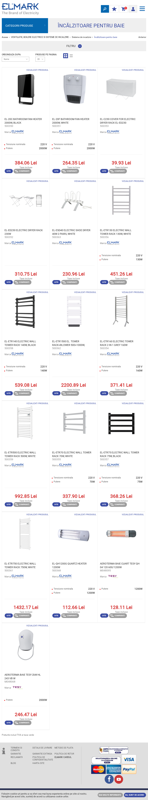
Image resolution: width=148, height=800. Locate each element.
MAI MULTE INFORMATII (110, 795)
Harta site (38, 763)
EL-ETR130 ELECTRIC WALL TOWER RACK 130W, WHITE (116, 232)
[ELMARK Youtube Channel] (118, 782)
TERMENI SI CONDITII (16, 749)
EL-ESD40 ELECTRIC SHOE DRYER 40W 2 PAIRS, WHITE (71, 232)
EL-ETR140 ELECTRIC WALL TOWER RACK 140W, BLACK (20, 343)
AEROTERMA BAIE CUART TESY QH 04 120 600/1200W (120, 565)
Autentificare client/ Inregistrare (133, 7)
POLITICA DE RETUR (64, 754)
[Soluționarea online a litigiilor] (106, 763)
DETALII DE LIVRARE (42, 748)
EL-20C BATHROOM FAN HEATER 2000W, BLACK (23, 121)
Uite (9, 171)
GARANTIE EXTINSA (42, 754)
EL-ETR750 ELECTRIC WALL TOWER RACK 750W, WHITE (20, 565)
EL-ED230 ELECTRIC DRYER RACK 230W (24, 232)
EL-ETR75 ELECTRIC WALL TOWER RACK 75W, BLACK (119, 454)
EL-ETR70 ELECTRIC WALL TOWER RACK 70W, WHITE (71, 454)
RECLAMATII (17, 757)
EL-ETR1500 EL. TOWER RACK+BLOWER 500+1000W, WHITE (68, 343)
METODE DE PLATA (64, 748)
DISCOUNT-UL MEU (114, 9)
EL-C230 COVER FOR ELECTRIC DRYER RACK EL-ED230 (118, 121)
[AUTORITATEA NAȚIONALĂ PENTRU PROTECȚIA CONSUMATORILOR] (114, 753)
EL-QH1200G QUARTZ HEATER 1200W (69, 565)
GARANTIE (16, 754)
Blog (13, 763)
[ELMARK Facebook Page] (109, 782)
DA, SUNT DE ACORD (134, 795)
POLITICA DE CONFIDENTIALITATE (42, 758)
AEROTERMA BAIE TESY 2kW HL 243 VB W (23, 676)
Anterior (142, 37)
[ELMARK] (20, 9)
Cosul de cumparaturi (122, 9)
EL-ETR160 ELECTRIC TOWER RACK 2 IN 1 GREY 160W (116, 343)
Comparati (24, 171)
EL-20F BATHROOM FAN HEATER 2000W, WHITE (70, 121)
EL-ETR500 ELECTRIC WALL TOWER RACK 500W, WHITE (20, 454)
